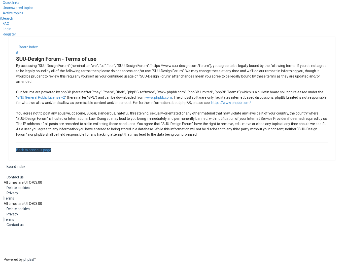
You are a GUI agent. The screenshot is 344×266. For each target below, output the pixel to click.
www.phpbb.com (158, 97)
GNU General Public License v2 (41, 97)
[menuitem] (16, 8)
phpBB (28, 259)
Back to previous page (33, 150)
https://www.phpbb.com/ (231, 103)
